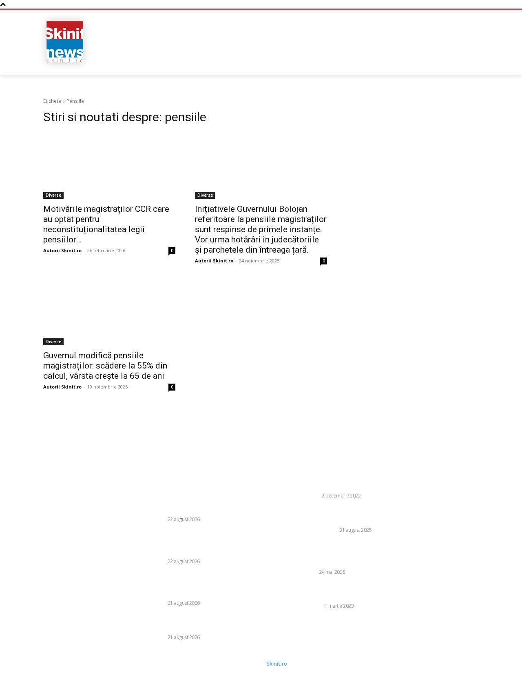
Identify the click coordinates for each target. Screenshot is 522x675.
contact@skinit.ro (28, 538)
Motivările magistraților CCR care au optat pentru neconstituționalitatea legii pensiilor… (106, 224)
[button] (425, 61)
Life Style (310, 605)
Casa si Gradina (317, 529)
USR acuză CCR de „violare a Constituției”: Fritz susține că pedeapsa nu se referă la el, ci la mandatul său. (209, 584)
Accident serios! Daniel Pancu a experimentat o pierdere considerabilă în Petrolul (211, 623)
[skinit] (65, 41)
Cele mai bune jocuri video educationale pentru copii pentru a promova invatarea (354, 591)
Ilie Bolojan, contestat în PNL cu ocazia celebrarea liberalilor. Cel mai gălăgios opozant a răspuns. (353, 553)
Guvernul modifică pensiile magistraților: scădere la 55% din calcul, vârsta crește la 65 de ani (105, 366)
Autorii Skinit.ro (62, 250)
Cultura (309, 495)
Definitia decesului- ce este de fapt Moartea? (362, 485)
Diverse (53, 195)
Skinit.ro (276, 663)
